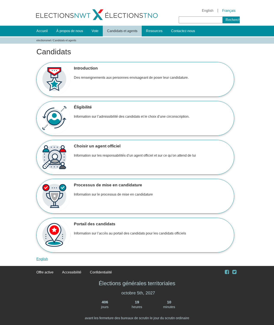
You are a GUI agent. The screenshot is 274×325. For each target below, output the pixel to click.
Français (228, 10)
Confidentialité (101, 272)
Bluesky (236, 272)
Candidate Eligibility (134, 118)
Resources (154, 31)
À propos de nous (69, 31)
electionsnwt (43, 40)
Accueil (42, 31)
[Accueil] (96, 21)
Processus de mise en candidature (134, 196)
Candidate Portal (134, 235)
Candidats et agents (122, 31)
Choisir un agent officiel (134, 157)
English (207, 10)
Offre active (45, 272)
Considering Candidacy (134, 79)
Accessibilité (71, 272)
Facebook (228, 272)
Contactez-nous (183, 31)
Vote (95, 31)
